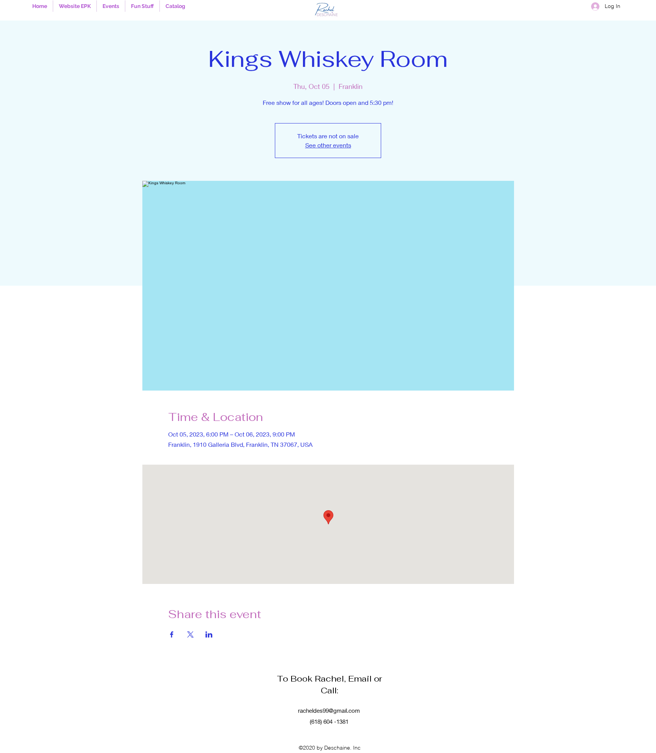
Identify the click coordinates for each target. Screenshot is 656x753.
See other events (328, 145)
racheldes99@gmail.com (329, 710)
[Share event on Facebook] (171, 634)
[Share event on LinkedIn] (209, 634)
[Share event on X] (190, 634)
